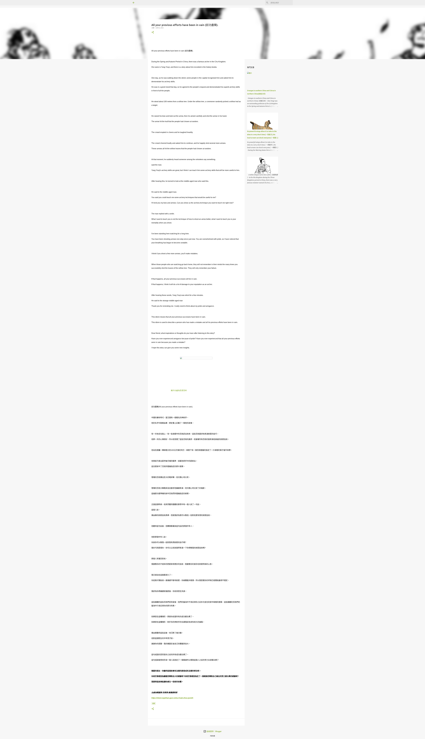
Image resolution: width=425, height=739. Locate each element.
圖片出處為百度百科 (179, 390)
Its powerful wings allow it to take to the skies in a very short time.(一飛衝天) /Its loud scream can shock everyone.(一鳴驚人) (262, 134)
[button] (152, 32)
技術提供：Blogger (214, 731)
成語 (153, 703)
